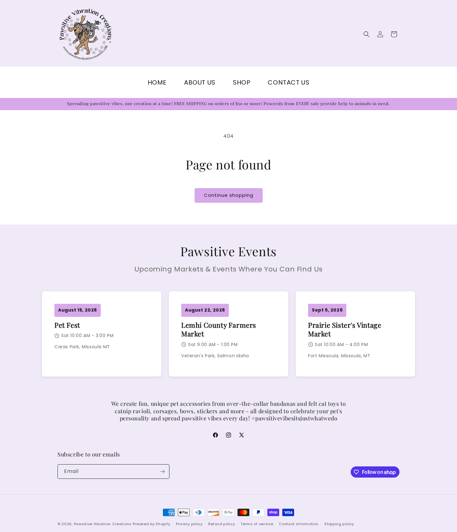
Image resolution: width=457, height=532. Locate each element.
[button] (366, 34)
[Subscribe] (162, 471)
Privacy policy (189, 523)
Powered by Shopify (151, 523)
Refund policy (221, 523)
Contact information (298, 523)
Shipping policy (339, 523)
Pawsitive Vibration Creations (103, 523)
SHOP (241, 82)
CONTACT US (288, 82)
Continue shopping (228, 195)
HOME (157, 82)
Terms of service (257, 523)
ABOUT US (199, 82)
